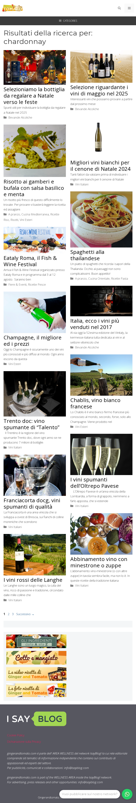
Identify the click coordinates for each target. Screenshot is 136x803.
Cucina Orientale (99, 278)
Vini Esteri (26, 220)
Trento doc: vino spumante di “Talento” (31, 424)
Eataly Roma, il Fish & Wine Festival (30, 261)
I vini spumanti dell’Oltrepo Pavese (94, 482)
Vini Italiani (81, 184)
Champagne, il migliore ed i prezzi (32, 340)
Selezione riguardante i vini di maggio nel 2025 (99, 90)
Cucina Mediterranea (35, 214)
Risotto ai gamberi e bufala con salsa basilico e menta (34, 188)
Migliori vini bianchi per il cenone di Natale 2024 (100, 165)
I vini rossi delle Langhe (33, 579)
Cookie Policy (15, 735)
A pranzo (14, 214)
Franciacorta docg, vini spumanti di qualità (32, 503)
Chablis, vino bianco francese (95, 403)
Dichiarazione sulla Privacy (24, 741)
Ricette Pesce (37, 284)
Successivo (25, 614)
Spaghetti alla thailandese (87, 255)
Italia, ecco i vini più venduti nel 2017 (94, 324)
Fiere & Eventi (17, 284)
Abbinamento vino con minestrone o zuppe (98, 562)
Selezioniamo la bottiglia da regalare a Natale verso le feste (34, 95)
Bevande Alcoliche (20, 117)
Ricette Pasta (119, 278)
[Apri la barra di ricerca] (119, 8)
